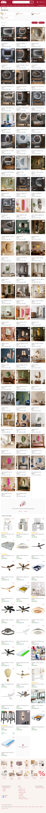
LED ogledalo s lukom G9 (21, 86)
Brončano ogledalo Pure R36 (22, 343)
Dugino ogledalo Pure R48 (6, 472)
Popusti (41, 777)
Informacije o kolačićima (23, 798)
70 (43, 668)
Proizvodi (5, 7)
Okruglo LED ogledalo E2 (21, 150)
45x (37, 682)
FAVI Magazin (21, 793)
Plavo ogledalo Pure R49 (36, 472)
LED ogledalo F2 (4, 65)
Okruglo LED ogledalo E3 (36, 193)
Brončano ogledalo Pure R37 (21, 364)
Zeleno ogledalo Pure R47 (21, 493)
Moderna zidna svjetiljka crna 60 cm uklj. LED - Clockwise (28, 726)
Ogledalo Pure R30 (5, 322)
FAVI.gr (3, 808)
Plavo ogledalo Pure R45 (21, 407)
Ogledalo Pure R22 (5, 364)
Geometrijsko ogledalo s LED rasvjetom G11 (10, 86)
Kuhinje (23, 5)
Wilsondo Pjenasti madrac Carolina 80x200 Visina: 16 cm (12, 752)
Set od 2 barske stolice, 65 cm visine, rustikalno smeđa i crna (13, 726)
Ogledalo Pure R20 (35, 407)
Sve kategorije (41, 5)
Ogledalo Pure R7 (19, 236)
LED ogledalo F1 (4, 43)
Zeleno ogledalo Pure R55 (21, 386)
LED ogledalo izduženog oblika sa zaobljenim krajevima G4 (13, 172)
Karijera (4, 790)
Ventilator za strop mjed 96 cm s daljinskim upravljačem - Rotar (29, 684)
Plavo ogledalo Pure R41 (21, 429)
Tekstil (11, 5)
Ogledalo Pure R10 (20, 279)
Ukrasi (7, 5)
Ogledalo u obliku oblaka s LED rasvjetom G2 (10, 107)
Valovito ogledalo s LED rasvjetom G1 (8, 150)
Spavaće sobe (19, 778)
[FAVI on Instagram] (5, 797)
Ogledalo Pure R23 (35, 322)
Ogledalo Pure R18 (20, 172)
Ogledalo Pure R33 (5, 193)
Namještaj (3, 5)
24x (37, 532)
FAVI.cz (13, 806)
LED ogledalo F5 (4, 215)
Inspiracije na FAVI (22, 792)
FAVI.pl (19, 806)
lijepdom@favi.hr (7, 787)
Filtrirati (42, 22)
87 (28, 518)
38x (7, 532)
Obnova (19, 5)
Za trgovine (21, 795)
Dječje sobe (27, 777)
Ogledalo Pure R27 (5, 343)
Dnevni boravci (33, 5)
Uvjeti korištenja (22, 797)
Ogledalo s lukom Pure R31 (21, 257)
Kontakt (4, 789)
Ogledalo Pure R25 (35, 43)
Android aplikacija (40, 787)
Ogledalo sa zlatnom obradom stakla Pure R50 (10, 429)
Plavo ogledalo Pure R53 (21, 472)
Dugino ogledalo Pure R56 (21, 215)
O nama (20, 787)
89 (43, 518)
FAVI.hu (26, 806)
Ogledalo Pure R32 (35, 236)
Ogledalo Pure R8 (4, 450)
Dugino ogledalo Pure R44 (21, 322)
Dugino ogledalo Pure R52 (6, 493)
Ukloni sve (20, 511)
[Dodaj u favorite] (14, 114)
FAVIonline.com (5, 804)
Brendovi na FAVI (22, 790)
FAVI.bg (41, 806)
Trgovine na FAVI (22, 789)
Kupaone (27, 5)
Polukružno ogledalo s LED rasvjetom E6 (24, 65)
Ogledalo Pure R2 (34, 429)
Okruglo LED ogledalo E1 (21, 43)
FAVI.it (30, 806)
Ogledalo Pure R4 (4, 407)
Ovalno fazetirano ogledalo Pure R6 (38, 215)
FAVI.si (6, 808)
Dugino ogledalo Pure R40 (36, 450)
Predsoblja (34, 777)
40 (13, 711)
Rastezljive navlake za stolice (37, 662)
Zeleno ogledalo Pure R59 (6, 300)
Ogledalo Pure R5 (4, 257)
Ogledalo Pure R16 (35, 386)
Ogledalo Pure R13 (35, 364)
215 (13, 518)
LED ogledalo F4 (34, 65)
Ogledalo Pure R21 (5, 279)
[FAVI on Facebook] (3, 797)
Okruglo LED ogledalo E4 (21, 193)
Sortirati (35, 22)
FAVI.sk (16, 806)
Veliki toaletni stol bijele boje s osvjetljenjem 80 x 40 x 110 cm (28, 534)
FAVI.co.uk (37, 806)
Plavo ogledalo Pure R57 (6, 129)
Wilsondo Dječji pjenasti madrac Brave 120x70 (25, 662)
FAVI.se (33, 806)
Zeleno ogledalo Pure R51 (6, 386)
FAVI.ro (23, 806)
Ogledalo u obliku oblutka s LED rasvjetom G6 (25, 129)
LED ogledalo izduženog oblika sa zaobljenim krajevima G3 (28, 107)
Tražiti (31, 2)
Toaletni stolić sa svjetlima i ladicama (8, 534)
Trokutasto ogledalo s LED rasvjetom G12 (9, 236)
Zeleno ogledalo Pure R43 (21, 450)
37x (22, 532)
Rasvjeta (15, 5)
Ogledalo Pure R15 (20, 300)
